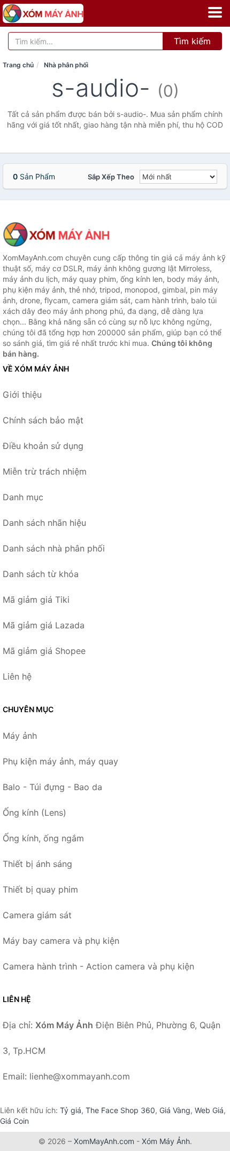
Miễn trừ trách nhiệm (45, 471)
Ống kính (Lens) (34, 812)
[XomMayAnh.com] (59, 13)
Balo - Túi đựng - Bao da (52, 787)
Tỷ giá (70, 1110)
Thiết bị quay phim (40, 889)
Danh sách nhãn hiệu (44, 522)
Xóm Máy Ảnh (166, 1141)
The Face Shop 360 (120, 1110)
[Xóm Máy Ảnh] (56, 234)
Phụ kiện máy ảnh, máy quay (60, 761)
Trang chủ (18, 65)
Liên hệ (17, 676)
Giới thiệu (22, 394)
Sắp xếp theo (111, 176)
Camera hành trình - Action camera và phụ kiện (98, 966)
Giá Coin (14, 1120)
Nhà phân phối (66, 65)
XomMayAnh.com (104, 1141)
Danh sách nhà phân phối (54, 548)
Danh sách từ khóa (41, 574)
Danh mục (23, 497)
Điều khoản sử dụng (43, 445)
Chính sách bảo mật (43, 420)
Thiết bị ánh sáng (37, 863)
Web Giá (209, 1110)
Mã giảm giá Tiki (36, 599)
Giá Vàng (174, 1110)
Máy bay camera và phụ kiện (61, 940)
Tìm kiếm (192, 41)
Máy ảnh (20, 735)
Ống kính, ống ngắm (43, 838)
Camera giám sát (37, 915)
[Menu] (215, 12)
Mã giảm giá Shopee (44, 650)
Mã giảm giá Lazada (44, 625)
